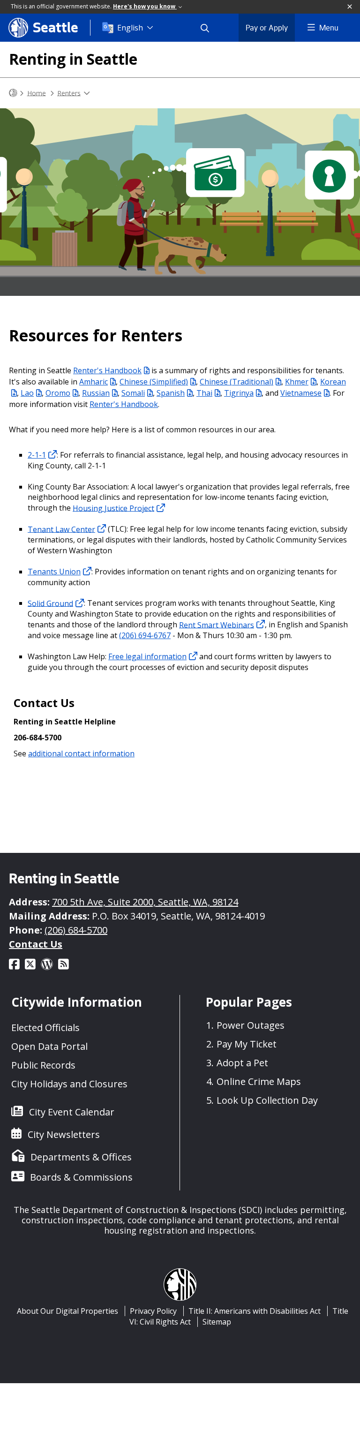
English (130, 28)
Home (36, 92)
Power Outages (251, 1025)
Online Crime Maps (259, 1081)
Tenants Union (54, 571)
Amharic (93, 382)
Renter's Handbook (107, 370)
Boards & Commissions (81, 1177)
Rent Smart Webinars (216, 624)
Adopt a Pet (242, 1062)
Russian (96, 393)
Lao (27, 393)
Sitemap (216, 1322)
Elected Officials (45, 1027)
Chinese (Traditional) (236, 382)
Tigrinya (239, 393)
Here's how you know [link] (145, 6)
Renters (69, 92)
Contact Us (35, 944)
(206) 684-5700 (76, 930)
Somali (133, 393)
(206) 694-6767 (145, 635)
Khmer (296, 382)
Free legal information (147, 656)
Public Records (43, 1065)
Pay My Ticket (247, 1044)
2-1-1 (37, 455)
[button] (350, 7)
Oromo (57, 393)
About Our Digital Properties (67, 1311)
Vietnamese (301, 393)
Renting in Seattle (73, 59)
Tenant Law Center (61, 529)
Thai (204, 393)
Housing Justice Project (113, 508)
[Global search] (210, 28)
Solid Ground (50, 603)
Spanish (171, 393)
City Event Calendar (71, 1112)
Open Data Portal (49, 1046)
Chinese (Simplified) (154, 382)
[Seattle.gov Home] (13, 93)
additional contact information (81, 753)
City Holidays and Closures (69, 1083)
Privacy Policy (153, 1311)
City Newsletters (64, 1134)
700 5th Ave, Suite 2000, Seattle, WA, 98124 (145, 902)
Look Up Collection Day (267, 1100)
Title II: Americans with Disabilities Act (254, 1311)
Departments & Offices (81, 1157)
